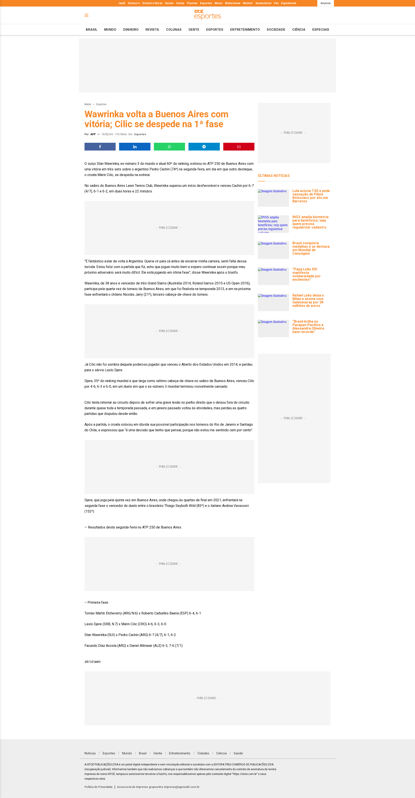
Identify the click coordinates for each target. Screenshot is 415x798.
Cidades (203, 753)
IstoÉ (122, 3)
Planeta (192, 3)
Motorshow (232, 3)
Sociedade (276, 29)
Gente (180, 3)
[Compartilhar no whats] (169, 147)
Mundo (110, 29)
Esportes (206, 3)
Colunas (174, 29)
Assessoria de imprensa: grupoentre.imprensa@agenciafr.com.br (158, 786)
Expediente (288, 3)
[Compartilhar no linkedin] (134, 147)
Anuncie (326, 3)
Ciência (298, 29)
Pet (276, 3)
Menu (218, 3)
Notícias (90, 753)
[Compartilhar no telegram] (204, 147)
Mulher (248, 3)
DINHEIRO (131, 29)
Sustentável (263, 3)
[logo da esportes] (207, 15)
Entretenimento (245, 29)
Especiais (320, 29)
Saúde (169, 3)
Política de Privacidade (99, 786)
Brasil (91, 29)
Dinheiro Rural (152, 3)
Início (88, 104)
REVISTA (152, 29)
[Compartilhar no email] (238, 147)
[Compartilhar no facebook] (100, 147)
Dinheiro (134, 3)
